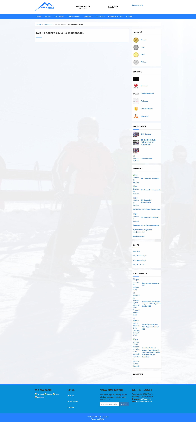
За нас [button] (47, 16)
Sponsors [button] (87, 16)
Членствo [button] (100, 16)
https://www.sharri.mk (144, 401)
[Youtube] (48, 394)
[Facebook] (39, 394)
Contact (129, 16)
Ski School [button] (59, 16)
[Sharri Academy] (45, 6)
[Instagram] (39, 396)
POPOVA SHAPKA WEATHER (98, 7)
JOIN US (124, 404)
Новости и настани (115, 16)
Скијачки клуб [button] (73, 16)
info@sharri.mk (145, 399)
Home (39, 16)
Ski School (48, 24)
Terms (93, 419)
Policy (102, 419)
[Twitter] (56, 394)
